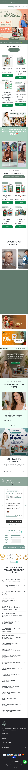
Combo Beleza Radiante (21, 220)
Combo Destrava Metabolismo (7, 69)
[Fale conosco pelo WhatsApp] (25, 761)
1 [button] (11, 110)
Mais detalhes (8, 420)
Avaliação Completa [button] (11, 516)
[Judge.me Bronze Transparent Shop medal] (18, 557)
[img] (9, 494)
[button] (24, 259)
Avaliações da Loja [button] (14, 525)
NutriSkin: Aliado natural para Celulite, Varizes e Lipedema (21, 71)
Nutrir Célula (11, 765)
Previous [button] (2, 82)
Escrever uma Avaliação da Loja (14, 547)
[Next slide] (25, 505)
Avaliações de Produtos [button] (14, 521)
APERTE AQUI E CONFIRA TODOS (14, 176)
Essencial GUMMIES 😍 (20, 196)
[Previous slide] (3, 505)
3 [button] (14, 110)
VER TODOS (14, 50)
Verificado (13, 562)
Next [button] (26, 82)
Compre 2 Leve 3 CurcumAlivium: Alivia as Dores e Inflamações (12, 491)
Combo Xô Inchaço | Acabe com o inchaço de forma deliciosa (20, 97)
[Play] (25, 154)
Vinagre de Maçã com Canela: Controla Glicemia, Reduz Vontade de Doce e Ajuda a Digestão (7, 96)
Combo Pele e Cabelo (7, 220)
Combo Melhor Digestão (7, 196)
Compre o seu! (18, 340)
